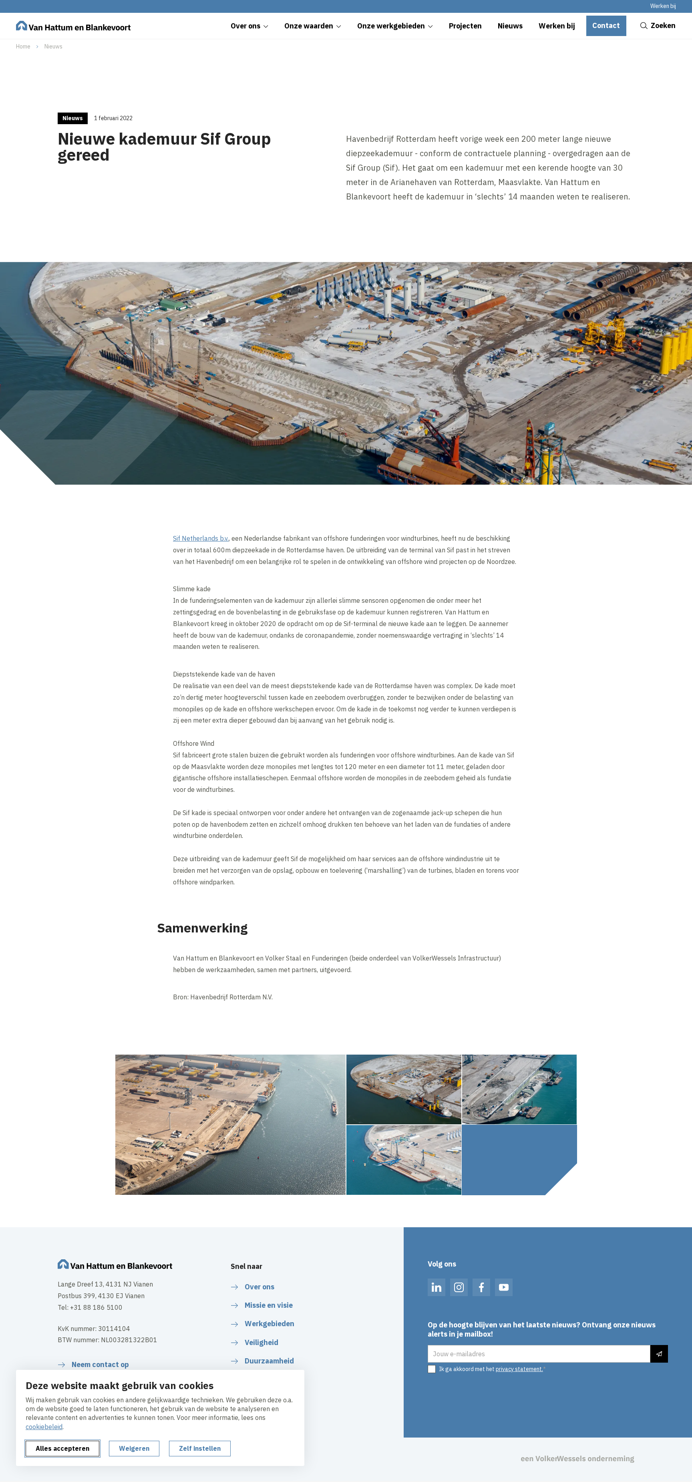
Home (23, 46)
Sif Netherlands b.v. (201, 538)
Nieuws (53, 46)
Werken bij (663, 6)
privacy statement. (519, 1369)
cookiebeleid (44, 1427)
